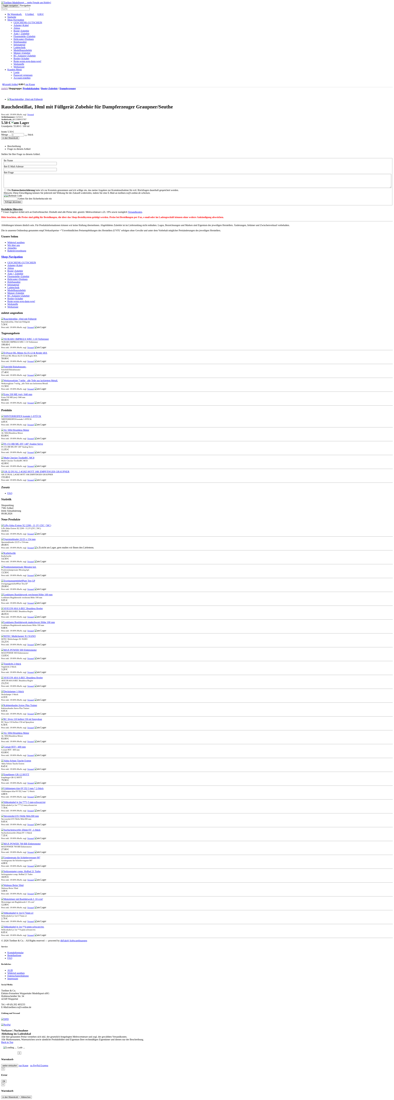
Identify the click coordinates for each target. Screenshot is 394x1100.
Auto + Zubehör (21, 33)
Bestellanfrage (14, 955)
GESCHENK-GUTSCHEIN (28, 22)
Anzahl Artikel (10, 84)
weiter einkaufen (9, 1065)
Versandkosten (135, 212)
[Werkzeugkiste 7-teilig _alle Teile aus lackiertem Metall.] (29, 380)
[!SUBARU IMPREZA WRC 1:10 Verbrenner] (25, 339)
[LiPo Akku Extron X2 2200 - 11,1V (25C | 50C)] (26, 525)
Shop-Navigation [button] (15, 19)
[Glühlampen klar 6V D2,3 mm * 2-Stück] (22, 788)
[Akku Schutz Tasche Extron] (16, 760)
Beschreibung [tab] (14, 146)
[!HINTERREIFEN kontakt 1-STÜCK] (21, 416)
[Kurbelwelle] (8, 553)
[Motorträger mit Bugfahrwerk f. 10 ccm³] (22, 899)
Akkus (17, 28)
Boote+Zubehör (21, 31)
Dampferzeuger (68, 88)
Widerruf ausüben (16, 242)
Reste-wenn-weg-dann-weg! (27, 61)
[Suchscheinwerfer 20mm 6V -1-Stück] (20, 830)
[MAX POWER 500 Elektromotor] (19, 650)
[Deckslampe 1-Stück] (12, 691)
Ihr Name (8, 160)
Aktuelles (12, 248)
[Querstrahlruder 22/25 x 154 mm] (18, 539)
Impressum (12, 978)
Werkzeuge (19, 67)
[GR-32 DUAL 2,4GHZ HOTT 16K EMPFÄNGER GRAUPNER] (35, 471)
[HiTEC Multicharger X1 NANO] (18, 636)
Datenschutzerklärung (18, 976)
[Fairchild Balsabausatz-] (13, 366)
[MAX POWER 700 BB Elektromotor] (21, 843)
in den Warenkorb (10, 138)
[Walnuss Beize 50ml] (12, 885)
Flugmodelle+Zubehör (24, 36)
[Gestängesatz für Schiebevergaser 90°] (20, 857)
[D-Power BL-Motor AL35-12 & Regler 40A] (24, 353)
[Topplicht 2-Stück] (11, 663)
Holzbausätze (20, 42)
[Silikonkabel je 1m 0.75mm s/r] (17, 913)
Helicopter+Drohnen (24, 39)
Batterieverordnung (16, 250)
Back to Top (7, 1042)
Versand (30, 114)
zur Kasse (30, 84)
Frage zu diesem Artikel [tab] (18, 149)
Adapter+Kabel (21, 25)
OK (3, 1081)
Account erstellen (22, 78)
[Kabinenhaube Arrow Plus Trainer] (19, 705)
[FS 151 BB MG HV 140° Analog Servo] (22, 444)
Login (16, 72)
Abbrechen (26, 1097)
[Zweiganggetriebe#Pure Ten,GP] (18, 580)
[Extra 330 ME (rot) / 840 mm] (16, 394)
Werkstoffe (19, 64)
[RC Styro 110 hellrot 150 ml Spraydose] (21, 719)
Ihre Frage (9, 172)
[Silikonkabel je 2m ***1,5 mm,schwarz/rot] (23, 802)
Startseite (11, 17)
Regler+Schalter (21, 58)
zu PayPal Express (39, 1065)
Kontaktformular (15, 952)
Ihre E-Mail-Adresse (14, 166)
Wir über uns (13, 245)
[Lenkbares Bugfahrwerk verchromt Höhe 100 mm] (26, 594)
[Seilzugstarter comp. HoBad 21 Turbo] (21, 871)
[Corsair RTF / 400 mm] (13, 747)
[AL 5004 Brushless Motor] (15, 430)
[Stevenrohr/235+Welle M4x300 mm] (20, 816)
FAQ (9, 493)
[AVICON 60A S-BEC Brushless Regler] (22, 608)
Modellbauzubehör (23, 50)
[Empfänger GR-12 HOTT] (15, 774)
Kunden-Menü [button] (14, 69)
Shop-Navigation (12, 256)
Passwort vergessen (23, 75)
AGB (10, 970)
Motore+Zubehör (22, 53)
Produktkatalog (31, 88)
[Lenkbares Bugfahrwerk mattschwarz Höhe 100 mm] (28, 622)
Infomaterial (19, 44)
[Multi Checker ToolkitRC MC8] (17, 457)
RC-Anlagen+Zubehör (25, 55)
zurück (4, 88)
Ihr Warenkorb (25, 14)
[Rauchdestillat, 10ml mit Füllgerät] (25, 99)
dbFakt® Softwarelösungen (73, 940)
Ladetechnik (20, 47)
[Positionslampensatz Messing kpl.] (18, 567)
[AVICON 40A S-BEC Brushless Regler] (22, 677)
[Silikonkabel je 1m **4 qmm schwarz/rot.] (22, 926)
